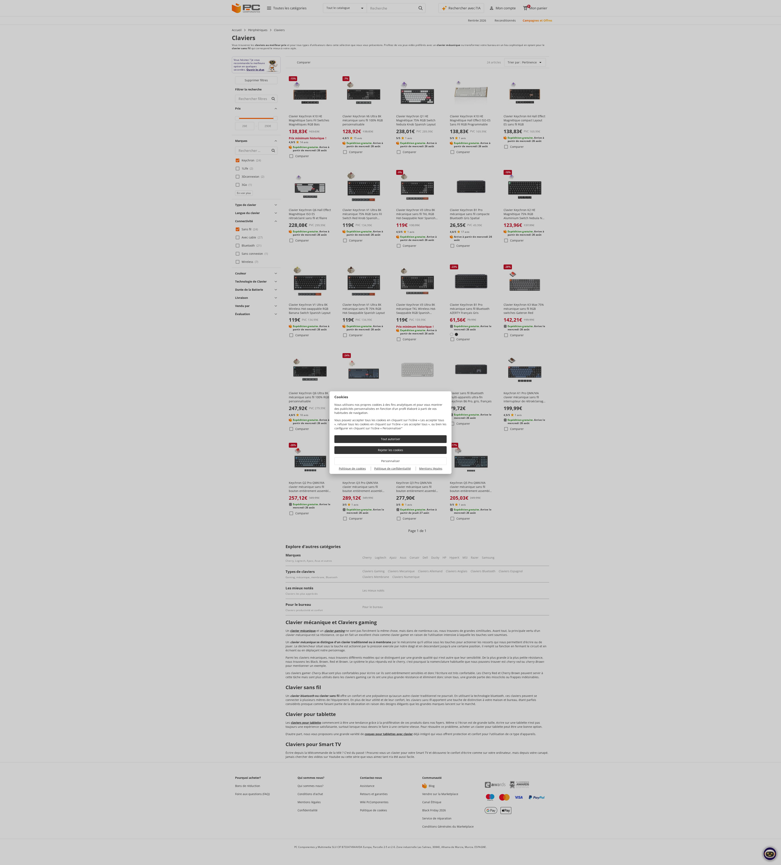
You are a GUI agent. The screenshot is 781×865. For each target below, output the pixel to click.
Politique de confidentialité (392, 468)
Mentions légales (430, 468)
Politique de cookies (352, 468)
